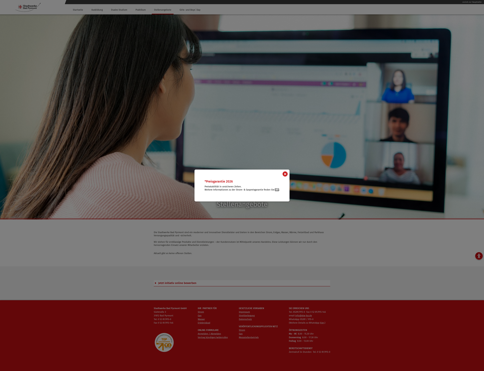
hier (277, 189)
